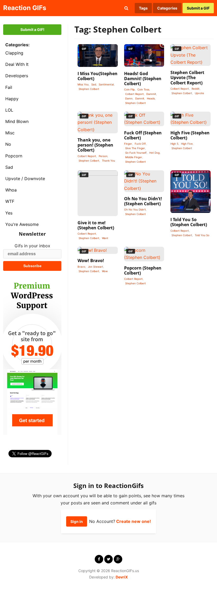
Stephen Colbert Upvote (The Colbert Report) (187, 77)
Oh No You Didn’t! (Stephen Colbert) (143, 201)
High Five (187, 143)
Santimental (106, 84)
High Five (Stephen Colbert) (190, 135)
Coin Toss (143, 89)
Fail (8, 87)
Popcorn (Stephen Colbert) (142, 270)
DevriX (122, 577)
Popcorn (13, 155)
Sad (9, 167)
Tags (143, 8)
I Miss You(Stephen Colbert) (97, 76)
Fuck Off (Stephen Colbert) (143, 135)
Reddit (196, 88)
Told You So (202, 235)
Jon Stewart (95, 266)
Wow (105, 271)
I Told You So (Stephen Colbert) (188, 222)
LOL (9, 110)
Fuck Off (140, 143)
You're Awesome (22, 224)
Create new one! (133, 521)
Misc (10, 132)
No (8, 144)
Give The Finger (135, 148)
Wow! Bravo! (91, 260)
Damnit (139, 98)
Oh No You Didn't (135, 209)
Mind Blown (17, 121)
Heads (151, 98)
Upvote (199, 93)
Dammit (151, 93)
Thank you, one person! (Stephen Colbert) (95, 145)
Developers (16, 75)
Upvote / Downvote (25, 178)
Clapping (14, 53)
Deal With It (17, 64)
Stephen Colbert (89, 88)
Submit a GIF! (32, 29)
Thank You (108, 160)
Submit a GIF (198, 8)
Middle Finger (133, 157)
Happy (12, 98)
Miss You (83, 84)
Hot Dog (154, 152)
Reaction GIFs (24, 8)
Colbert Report (134, 93)
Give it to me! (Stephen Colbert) (96, 225)
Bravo (81, 266)
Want (105, 238)
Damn (129, 98)
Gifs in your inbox (32, 245)
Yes (8, 213)
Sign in (76, 521)
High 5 (174, 143)
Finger (128, 143)
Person (103, 156)
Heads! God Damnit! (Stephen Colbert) (142, 78)
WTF (9, 201)
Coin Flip (129, 89)
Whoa (11, 190)
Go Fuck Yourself (136, 152)
